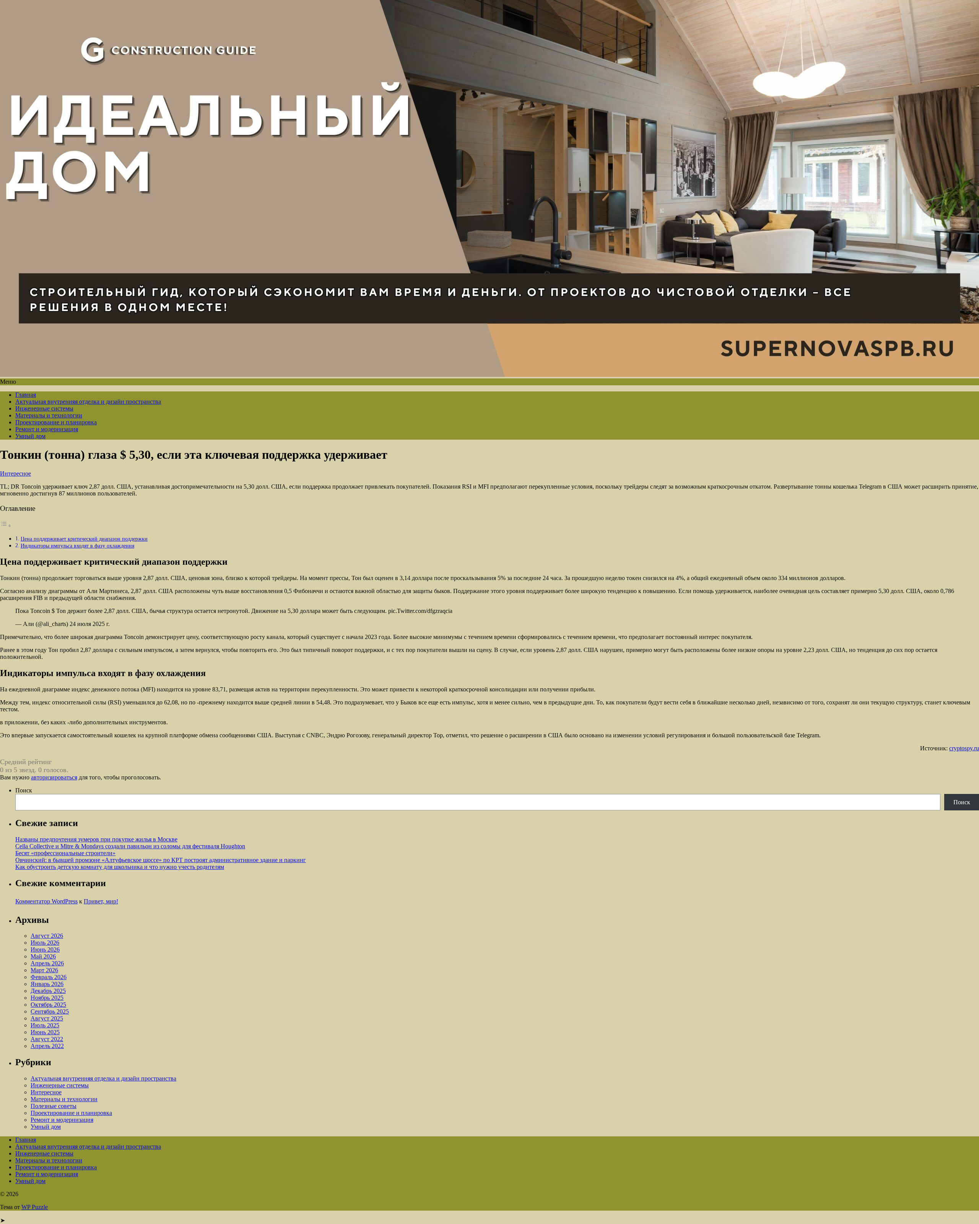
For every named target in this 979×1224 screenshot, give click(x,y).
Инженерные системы (44, 408)
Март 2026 (44, 970)
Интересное (15, 473)
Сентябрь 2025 (50, 1011)
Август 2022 (47, 1039)
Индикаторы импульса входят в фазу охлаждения (77, 546)
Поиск (23, 790)
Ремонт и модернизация (46, 429)
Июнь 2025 (45, 1032)
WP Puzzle (34, 1207)
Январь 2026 (47, 984)
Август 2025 (47, 1018)
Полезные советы (53, 1106)
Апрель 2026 (47, 963)
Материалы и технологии (48, 415)
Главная (25, 394)
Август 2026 (47, 935)
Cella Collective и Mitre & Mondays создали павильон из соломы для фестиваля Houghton (130, 846)
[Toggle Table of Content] (5, 525)
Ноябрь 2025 (47, 997)
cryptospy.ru (964, 748)
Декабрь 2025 (48, 991)
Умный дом (30, 436)
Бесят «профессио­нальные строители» (65, 853)
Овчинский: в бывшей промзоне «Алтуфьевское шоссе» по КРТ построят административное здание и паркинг (160, 860)
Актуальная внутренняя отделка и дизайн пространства (88, 401)
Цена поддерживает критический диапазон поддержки (84, 539)
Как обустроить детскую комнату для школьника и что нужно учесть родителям (119, 867)
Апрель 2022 (47, 1046)
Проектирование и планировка (56, 422)
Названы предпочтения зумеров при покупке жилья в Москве (96, 839)
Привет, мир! (101, 901)
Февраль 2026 (49, 977)
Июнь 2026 (45, 949)
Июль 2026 (45, 942)
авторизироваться (54, 777)
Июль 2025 (45, 1025)
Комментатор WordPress (46, 901)
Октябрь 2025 (48, 1004)
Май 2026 (43, 956)
